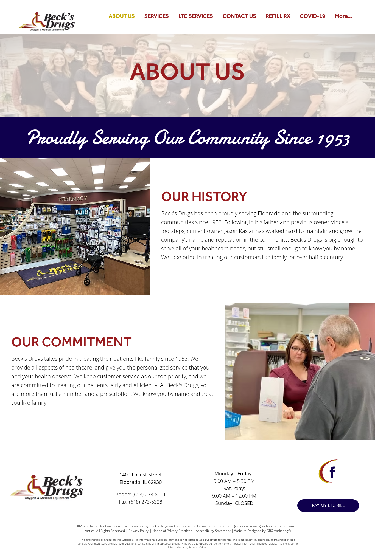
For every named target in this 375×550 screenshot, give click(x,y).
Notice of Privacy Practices (172, 530)
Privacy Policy (138, 530)
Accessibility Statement (213, 530)
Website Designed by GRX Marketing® (262, 530)
